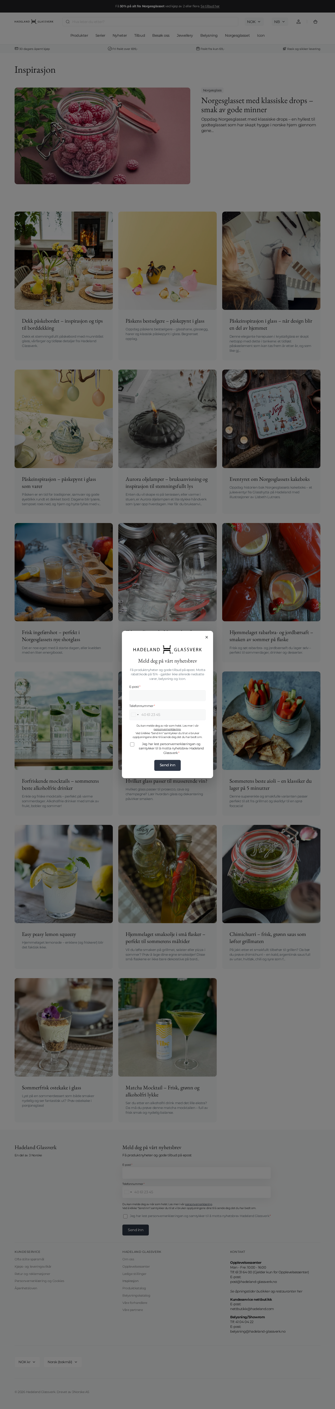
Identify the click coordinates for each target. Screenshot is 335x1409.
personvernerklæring (167, 729)
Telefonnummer (142, 706)
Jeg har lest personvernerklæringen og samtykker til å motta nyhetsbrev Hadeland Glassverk (171, 748)
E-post (134, 687)
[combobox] (134, 715)
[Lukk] (206, 637)
